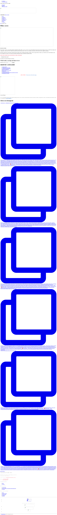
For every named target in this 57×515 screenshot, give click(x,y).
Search (13, 62)
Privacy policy (4, 494)
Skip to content (7, 14)
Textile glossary (4, 19)
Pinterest (3, 5)
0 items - (5, 6)
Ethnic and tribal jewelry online (6, 70)
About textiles (4, 487)
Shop (3, 16)
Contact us (3, 495)
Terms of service (4, 493)
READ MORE (9, 98)
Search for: (1, 62)
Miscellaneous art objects (5, 73)
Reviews (3, 18)
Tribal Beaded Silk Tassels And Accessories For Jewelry (10, 72)
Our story (3, 17)
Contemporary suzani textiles (6, 67)
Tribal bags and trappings (5, 71)
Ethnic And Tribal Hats (5, 69)
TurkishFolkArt (3, 514)
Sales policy (4, 20)
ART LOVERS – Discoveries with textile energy (9, 488)
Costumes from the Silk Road (6, 68)
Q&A (3, 21)
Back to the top (2, 471)
